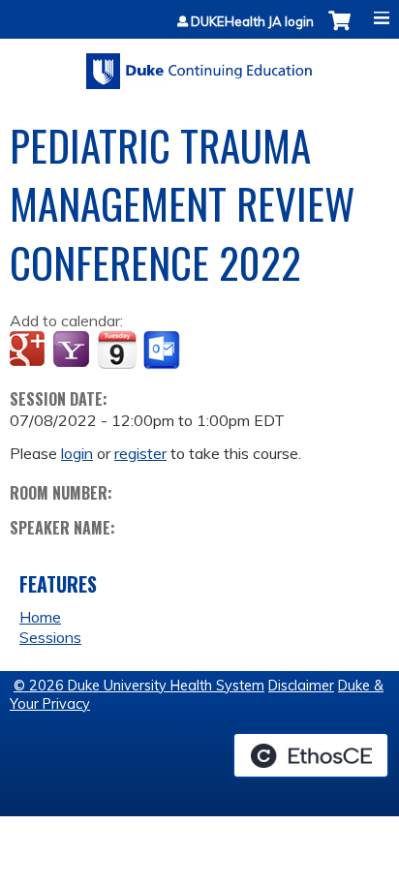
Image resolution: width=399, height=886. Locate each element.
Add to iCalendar (117, 349)
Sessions (50, 637)
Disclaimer (301, 685)
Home (40, 616)
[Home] (199, 64)
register (140, 453)
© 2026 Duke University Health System (139, 685)
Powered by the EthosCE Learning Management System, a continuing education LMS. (310, 755)
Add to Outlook (163, 350)
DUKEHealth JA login (252, 21)
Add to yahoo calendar (73, 350)
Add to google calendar (29, 350)
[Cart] (339, 30)
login (77, 453)
